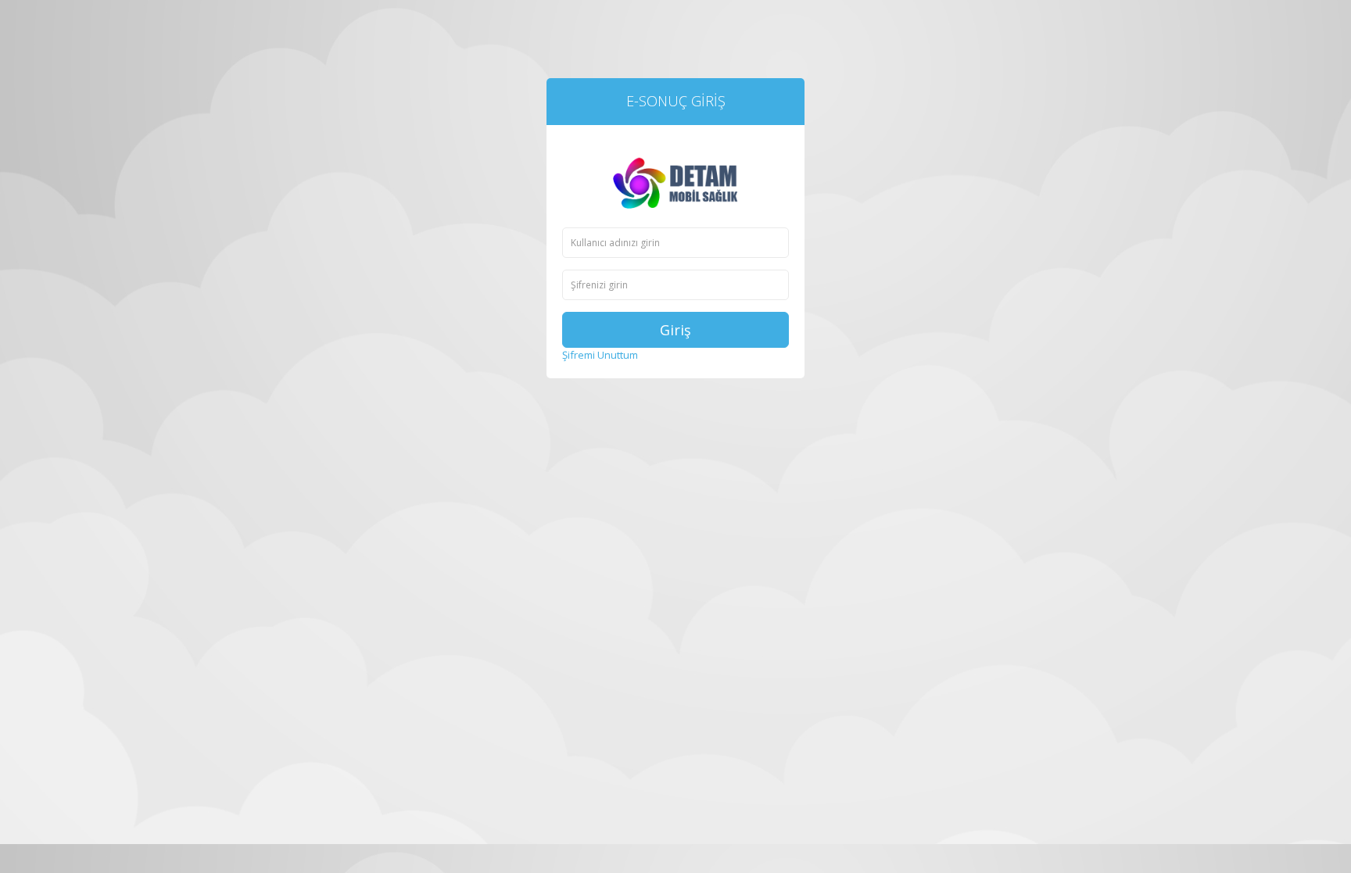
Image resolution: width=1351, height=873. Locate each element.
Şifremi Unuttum (600, 355)
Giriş (675, 329)
